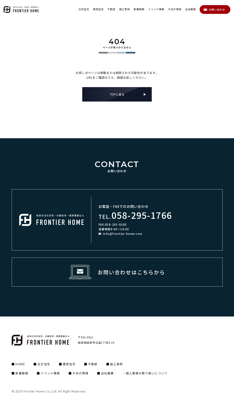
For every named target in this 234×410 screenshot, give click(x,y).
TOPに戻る (117, 94)
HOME (20, 364)
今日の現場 (175, 9)
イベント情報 (156, 9)
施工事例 (124, 9)
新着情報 (139, 9)
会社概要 (190, 9)
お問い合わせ (217, 9)
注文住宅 (83, 9)
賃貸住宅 (98, 9)
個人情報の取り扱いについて (146, 373)
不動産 (111, 9)
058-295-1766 (142, 215)
